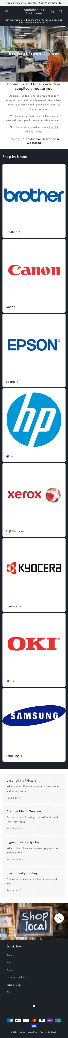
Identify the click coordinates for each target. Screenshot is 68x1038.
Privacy (10, 970)
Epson (10, 382)
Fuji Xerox (13, 531)
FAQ (9, 962)
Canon (10, 307)
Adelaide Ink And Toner (29, 1032)
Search (10, 955)
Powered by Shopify (48, 1032)
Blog (9, 992)
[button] (6, 11)
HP (8, 456)
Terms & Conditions (17, 977)
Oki (8, 681)
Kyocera (11, 606)
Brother (11, 232)
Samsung (12, 756)
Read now (12, 798)
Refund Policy (14, 984)
